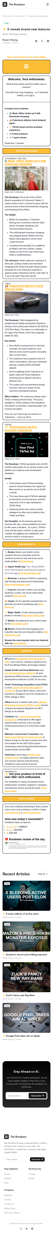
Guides (31, 1178)
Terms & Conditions (12, 1213)
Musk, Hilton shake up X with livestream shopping (25, 162)
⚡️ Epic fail (11, 833)
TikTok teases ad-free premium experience (21, 428)
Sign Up (11, 57)
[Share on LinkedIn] (48, 41)
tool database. (20, 643)
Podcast (7, 1178)
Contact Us (9, 1204)
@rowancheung (12, 813)
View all (43, 874)
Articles (17, 16)
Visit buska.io (26, 561)
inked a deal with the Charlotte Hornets (23, 737)
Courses (32, 1174)
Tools (30, 57)
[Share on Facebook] (36, 41)
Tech (23, 16)
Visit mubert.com (18, 624)
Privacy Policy (9, 1208)
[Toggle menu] (47, 4)
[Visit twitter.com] (26, 66)
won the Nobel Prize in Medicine (20, 673)
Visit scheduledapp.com (17, 584)
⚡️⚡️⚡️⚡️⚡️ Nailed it (16, 826)
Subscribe (36, 1095)
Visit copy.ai (19, 596)
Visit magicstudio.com (33, 615)
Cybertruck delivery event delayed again (24, 287)
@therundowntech (32, 813)
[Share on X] (42, 41)
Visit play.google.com (29, 573)
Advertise (21, 57)
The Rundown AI (8, 16)
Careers (7, 1199)
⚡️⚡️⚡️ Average (14, 830)
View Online (40, 57)
